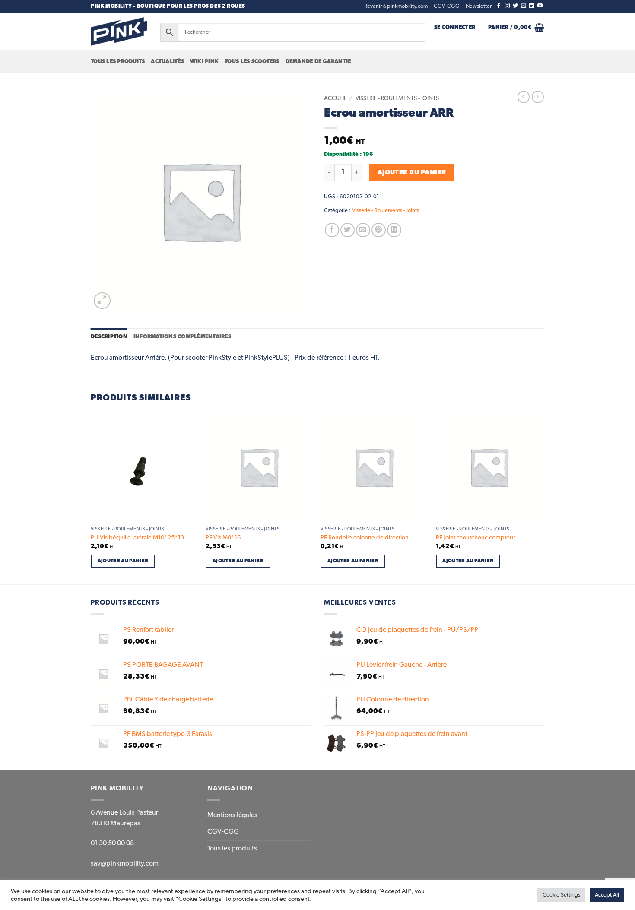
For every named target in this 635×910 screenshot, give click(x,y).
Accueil (335, 98)
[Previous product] (538, 97)
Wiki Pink (204, 61)
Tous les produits (118, 61)
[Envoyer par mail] (363, 230)
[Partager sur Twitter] (347, 230)
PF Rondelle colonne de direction (365, 538)
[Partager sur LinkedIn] (394, 230)
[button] (479, 6)
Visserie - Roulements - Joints (397, 98)
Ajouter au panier (412, 172)
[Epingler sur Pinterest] (378, 230)
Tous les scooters (252, 61)
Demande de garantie (318, 61)
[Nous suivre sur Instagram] (507, 6)
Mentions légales (232, 815)
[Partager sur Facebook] (332, 230)
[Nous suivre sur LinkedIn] (531, 6)
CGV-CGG (447, 6)
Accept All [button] (607, 895)
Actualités (167, 61)
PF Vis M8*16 (223, 538)
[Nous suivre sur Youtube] (540, 6)
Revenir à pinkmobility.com (396, 6)
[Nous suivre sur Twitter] (515, 6)
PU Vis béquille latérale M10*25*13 (137, 538)
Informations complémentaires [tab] (182, 336)
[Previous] (91, 498)
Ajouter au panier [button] (123, 560)
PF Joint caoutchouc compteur (475, 538)
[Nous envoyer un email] (523, 6)
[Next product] (524, 97)
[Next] (541, 498)
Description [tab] (109, 336)
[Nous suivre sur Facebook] (498, 6)
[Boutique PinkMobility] (119, 31)
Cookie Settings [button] (561, 895)
